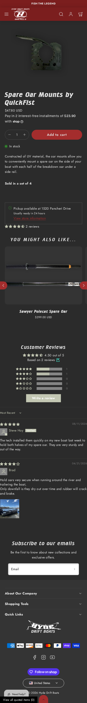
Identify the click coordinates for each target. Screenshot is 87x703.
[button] (6, 14)
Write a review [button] (43, 398)
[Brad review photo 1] (9, 508)
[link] (71, 14)
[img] (10, 424)
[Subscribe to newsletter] (74, 569)
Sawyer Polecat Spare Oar (44, 311)
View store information (30, 218)
